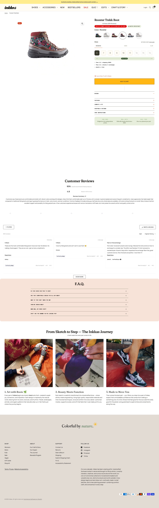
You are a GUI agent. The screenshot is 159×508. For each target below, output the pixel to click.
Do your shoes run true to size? (41, 291)
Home (6, 13)
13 (143, 53)
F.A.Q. (57, 461)
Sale (6, 455)
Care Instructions (99, 112)
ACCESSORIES (49, 7)
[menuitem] (35, 7)
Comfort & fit (98, 104)
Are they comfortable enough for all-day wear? (45, 295)
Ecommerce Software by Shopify (33, 499)
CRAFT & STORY (118, 7)
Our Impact (33, 450)
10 (123, 53)
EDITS (104, 7)
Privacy (11, 469)
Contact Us (59, 447)
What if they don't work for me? (41, 300)
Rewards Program (35, 455)
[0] (153, 7)
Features (97, 100)
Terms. (7, 469)
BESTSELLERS (74, 7)
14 (150, 53)
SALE (86, 7)
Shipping (58, 455)
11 (130, 53)
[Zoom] (82, 23)
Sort (140, 234)
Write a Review (149, 227)
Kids (6, 453)
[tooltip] (85, 196)
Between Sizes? (147, 42)
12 (137, 53)
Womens (7, 447)
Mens (6, 450)
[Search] (150, 7)
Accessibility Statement (63, 463)
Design (96, 93)
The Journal (33, 453)
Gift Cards (8, 461)
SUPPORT (58, 443)
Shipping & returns (100, 108)
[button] (124, 88)
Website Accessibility (21, 469)
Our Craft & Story (35, 447)
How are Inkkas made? (37, 304)
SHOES (35, 7)
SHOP (7, 443)
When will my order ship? (38, 309)
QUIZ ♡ (95, 7)
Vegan (7, 458)
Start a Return (59, 453)
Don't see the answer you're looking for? (43, 313)
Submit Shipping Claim (62, 458)
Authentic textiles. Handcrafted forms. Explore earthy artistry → (79, 2)
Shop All (7, 463)
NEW (62, 7)
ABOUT (32, 443)
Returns (58, 450)
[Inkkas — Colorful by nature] (79, 425)
